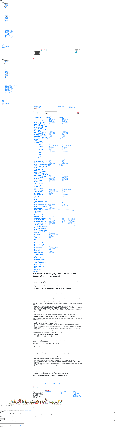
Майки (63, 212)
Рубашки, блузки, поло (53, 241)
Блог (37, 271)
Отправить (2, 419)
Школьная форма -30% (9, 38)
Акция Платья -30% (8, 34)
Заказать (2, 411)
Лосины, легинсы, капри (53, 158)
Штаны (50, 134)
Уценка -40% (7, 35)
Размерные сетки (63, 389)
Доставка (74, 392)
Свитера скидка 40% (9, 84)
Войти (3, 45)
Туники (50, 160)
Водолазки (51, 120)
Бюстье (63, 221)
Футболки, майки (52, 132)
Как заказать (75, 390)
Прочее (50, 136)
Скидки (67, 209)
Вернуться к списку (36, 385)
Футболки (63, 220)
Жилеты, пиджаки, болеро (53, 145)
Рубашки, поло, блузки (53, 152)
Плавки (50, 135)
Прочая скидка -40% (9, 36)
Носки (50, 129)
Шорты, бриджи (52, 133)
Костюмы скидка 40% (9, 83)
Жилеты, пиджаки (52, 123)
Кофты (50, 149)
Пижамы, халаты (52, 130)
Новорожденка (48, 116)
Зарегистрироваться (5, 46)
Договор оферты (76, 393)
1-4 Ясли (59, 116)
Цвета (61, 393)
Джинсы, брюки (52, 122)
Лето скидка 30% (8, 23)
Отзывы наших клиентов (77, 396)
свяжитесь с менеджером (17, 425)
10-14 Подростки (48, 209)
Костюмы (50, 126)
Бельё (59, 209)
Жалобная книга (63, 391)
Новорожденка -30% (9, 37)
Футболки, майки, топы (53, 153)
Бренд (3, 43)
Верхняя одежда (52, 119)
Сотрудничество (76, 389)
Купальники (51, 246)
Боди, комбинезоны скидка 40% (11, 28)
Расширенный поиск (63, 390)
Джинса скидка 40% (9, 31)
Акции (3, 44)
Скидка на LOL (8, 24)
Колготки (50, 124)
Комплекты (64, 211)
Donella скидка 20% (8, 32)
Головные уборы (52, 121)
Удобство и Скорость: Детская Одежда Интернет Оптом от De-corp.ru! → (46, 384)
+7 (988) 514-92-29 (37, 107)
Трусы (63, 219)
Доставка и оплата (37, 106)
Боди (50, 118)
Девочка (6, 5)
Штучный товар (52, 137)
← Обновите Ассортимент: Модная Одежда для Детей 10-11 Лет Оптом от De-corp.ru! (48, 383)
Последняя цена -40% (9, 42)
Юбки (50, 161)
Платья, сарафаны (52, 159)
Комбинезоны (51, 125)
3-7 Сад (46, 164)
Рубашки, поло (51, 131)
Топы (63, 222)
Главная (34, 271)
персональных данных (28, 410)
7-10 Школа (60, 164)
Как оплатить (75, 391)
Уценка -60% (7, 33)
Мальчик (6, 4)
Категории (4, 47)
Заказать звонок (61, 106)
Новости (61, 392)
